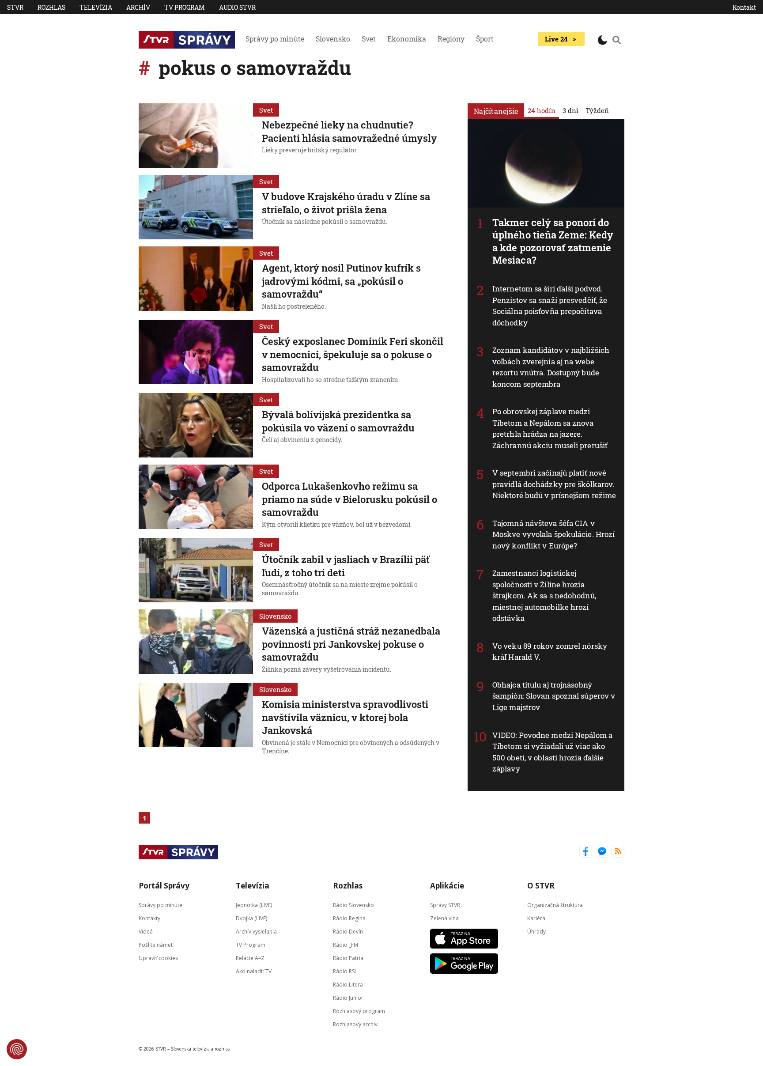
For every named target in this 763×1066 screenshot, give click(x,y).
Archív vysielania (256, 931)
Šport (485, 38)
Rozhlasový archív (355, 1024)
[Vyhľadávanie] (616, 39)
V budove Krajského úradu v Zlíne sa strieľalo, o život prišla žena (346, 203)
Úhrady (536, 931)
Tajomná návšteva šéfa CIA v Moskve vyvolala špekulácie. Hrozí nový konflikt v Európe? (553, 534)
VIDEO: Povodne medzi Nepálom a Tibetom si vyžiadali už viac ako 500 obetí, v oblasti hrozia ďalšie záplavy (552, 752)
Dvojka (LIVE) (251, 918)
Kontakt (744, 7)
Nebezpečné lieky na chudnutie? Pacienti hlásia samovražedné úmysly (349, 131)
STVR (15, 7)
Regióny (451, 38)
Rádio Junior (348, 997)
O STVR (541, 886)
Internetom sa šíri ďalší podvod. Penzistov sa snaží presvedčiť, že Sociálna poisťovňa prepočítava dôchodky (549, 306)
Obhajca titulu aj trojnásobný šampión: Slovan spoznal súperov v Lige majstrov (553, 696)
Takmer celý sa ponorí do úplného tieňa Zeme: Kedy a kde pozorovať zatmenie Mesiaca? (552, 241)
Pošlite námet (156, 944)
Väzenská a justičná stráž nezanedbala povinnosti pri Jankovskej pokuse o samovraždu (351, 643)
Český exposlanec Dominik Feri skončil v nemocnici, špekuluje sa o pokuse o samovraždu (352, 354)
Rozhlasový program (359, 1010)
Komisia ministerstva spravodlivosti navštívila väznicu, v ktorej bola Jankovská (345, 717)
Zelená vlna (444, 918)
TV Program (184, 7)
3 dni (570, 110)
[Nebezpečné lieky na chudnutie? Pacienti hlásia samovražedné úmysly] (196, 135)
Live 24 (556, 38)
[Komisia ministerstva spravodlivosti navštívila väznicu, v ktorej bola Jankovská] (196, 720)
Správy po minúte (275, 38)
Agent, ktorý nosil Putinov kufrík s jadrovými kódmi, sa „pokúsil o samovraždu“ (341, 280)
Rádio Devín (348, 931)
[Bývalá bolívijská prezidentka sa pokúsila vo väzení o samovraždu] (196, 425)
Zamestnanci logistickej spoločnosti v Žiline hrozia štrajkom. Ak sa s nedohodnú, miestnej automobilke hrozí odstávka (544, 595)
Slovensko (333, 38)
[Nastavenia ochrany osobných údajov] (17, 1049)
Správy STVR (445, 904)
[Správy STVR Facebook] (585, 852)
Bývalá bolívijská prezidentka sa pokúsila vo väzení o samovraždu (338, 421)
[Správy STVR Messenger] (602, 852)
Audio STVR (237, 7)
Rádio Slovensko (353, 904)
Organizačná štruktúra (555, 904)
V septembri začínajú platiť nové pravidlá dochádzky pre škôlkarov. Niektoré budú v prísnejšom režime (554, 484)
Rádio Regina (349, 918)
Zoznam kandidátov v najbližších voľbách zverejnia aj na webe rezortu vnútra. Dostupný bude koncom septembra (550, 367)
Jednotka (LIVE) (254, 904)
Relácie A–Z (250, 957)
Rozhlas (51, 7)
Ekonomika (406, 38)
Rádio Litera (348, 984)
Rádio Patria (348, 957)
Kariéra (536, 918)
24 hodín (541, 110)
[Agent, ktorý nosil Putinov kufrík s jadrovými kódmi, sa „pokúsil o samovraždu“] (196, 279)
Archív (138, 7)
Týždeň (597, 110)
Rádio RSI (344, 971)
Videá (146, 931)
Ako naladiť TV (254, 971)
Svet (369, 38)
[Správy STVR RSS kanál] (618, 852)
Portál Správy (164, 886)
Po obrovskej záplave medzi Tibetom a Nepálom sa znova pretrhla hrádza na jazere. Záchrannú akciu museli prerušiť (550, 428)
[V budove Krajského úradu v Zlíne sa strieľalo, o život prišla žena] (196, 207)
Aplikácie (447, 886)
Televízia (95, 7)
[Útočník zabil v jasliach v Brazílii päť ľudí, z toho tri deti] (196, 570)
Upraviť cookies (158, 957)
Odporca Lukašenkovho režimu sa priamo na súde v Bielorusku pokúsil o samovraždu (349, 499)
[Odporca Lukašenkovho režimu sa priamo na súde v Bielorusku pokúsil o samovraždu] (196, 498)
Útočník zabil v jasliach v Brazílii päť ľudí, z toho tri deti (346, 566)
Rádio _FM (345, 944)
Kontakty (149, 918)
